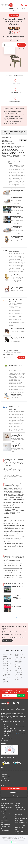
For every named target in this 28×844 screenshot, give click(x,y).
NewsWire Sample (4, 783)
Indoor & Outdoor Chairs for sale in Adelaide (13, 573)
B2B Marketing (4, 778)
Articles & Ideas (4, 774)
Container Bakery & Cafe (19, 155)
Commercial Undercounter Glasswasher (18, 661)
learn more (7, 641)
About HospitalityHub (5, 776)
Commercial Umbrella (20, 657)
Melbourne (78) (15, 150)
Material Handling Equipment (21, 825)
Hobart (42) (5, 153)
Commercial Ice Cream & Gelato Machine (6, 674)
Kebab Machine (18, 672)
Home (2, 772)
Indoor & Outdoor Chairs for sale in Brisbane (13, 570)
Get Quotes (21, 44)
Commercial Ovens (19, 807)
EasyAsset (16, 733)
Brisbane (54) (13, 152)
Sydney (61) (5, 152)
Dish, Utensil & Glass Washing (21, 809)
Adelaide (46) (21, 152)
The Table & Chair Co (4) (8, 149)
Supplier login (14, 792)
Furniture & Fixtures (7, 141)
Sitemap (2, 785)
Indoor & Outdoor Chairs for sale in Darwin (13, 577)
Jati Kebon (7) (20, 146)
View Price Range (21, 48)
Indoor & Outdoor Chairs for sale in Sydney (13, 568)
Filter (24, 140)
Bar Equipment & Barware (6, 807)
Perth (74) (23, 150)
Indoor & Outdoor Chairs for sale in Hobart (13, 575)
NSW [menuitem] (6, 49)
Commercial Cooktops (5, 824)
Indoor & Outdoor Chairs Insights (11, 156)
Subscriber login (14, 796)
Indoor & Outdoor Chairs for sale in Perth (12, 565)
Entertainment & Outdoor (20, 812)
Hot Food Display (19, 670)
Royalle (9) (13, 146)
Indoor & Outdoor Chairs (8, 143)
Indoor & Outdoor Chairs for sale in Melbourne (13, 563)
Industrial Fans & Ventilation (21, 822)
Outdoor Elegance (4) (14, 147)
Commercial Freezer (8, 669)
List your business (14, 789)
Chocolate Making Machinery (7, 814)
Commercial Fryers (5, 830)
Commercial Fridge (7, 671)
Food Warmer (18, 668)
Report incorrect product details (15, 617)
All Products (5, 140)
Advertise (25, 1)
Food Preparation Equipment (21, 818)
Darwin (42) (12, 153)
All (16, 149)
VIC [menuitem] (6, 51)
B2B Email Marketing (5, 780)
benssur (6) (5, 147)
